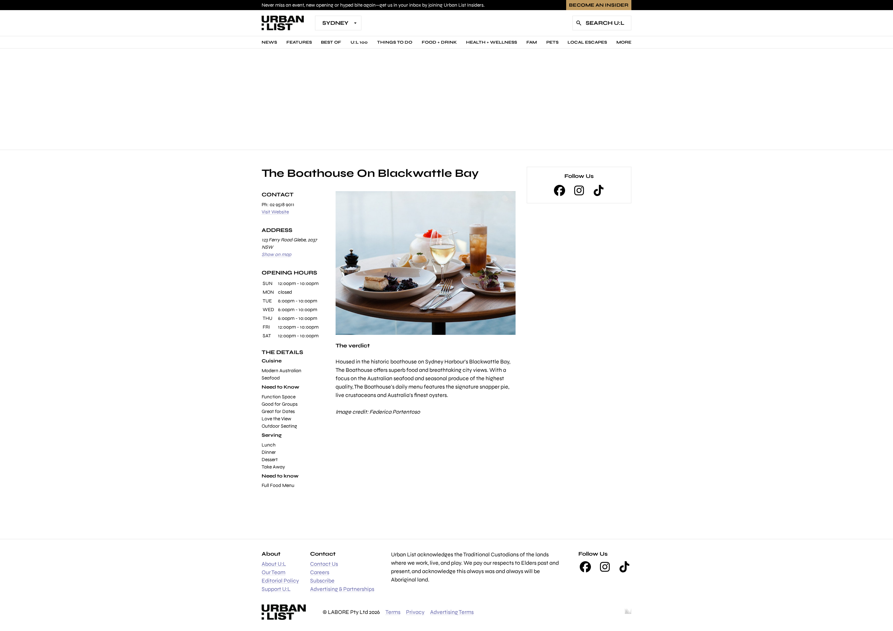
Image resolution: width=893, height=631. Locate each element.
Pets (552, 42)
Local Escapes (587, 42)
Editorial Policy (280, 580)
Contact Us (324, 564)
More (623, 42)
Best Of (331, 42)
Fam (531, 42)
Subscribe (322, 580)
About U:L (274, 564)
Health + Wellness (491, 42)
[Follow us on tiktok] (599, 190)
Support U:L (276, 589)
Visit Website (275, 212)
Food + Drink (439, 42)
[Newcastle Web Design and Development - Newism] (628, 612)
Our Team (273, 572)
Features (299, 42)
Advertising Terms (452, 612)
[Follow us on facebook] (559, 190)
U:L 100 (359, 42)
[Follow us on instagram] (579, 190)
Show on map (276, 254)
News (269, 42)
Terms (392, 612)
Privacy (415, 612)
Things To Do (394, 42)
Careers (319, 572)
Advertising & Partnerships (342, 589)
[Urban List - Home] (283, 23)
